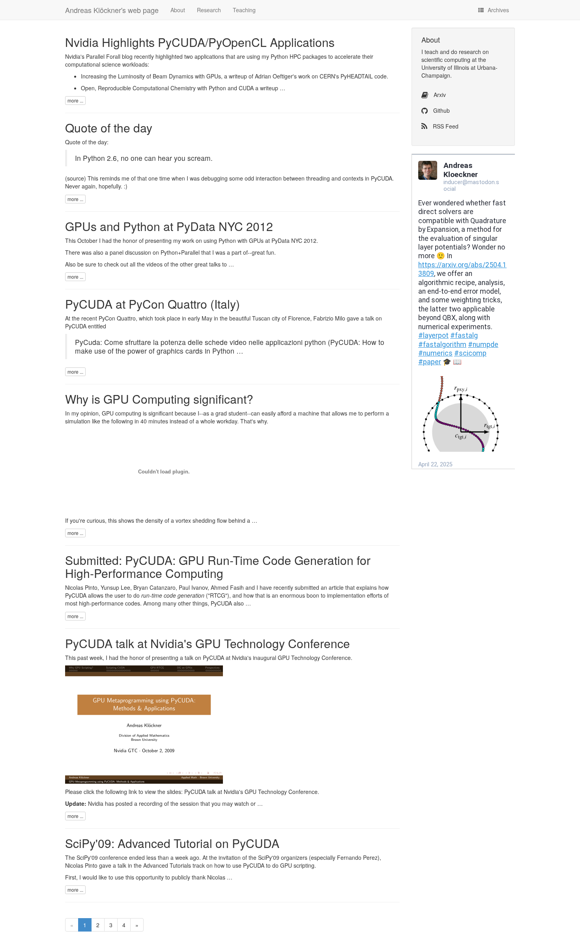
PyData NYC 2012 (293, 240)
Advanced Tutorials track (174, 865)
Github (441, 110)
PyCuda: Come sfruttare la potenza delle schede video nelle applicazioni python (200, 342)
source (75, 178)
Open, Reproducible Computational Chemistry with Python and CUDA (167, 88)
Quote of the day (108, 127)
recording (151, 803)
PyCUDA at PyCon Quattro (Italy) (152, 303)
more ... (75, 100)
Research (209, 10)
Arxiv (439, 95)
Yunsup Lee (115, 587)
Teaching (244, 10)
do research (466, 52)
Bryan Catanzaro (154, 587)
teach (431, 52)
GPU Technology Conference (314, 657)
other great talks (200, 264)
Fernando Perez (357, 857)
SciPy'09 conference (102, 857)
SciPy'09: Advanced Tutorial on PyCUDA (172, 843)
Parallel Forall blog (109, 56)
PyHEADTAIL (357, 76)
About (177, 10)
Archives (498, 10)
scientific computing (445, 59)
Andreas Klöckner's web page (112, 10)
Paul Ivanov (193, 587)
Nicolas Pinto (81, 587)
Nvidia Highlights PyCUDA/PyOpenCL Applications (200, 42)
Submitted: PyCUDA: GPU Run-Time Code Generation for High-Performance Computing (217, 566)
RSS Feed (444, 126)
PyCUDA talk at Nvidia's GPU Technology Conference (207, 643)
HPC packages (308, 56)
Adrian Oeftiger (274, 76)
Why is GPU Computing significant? (159, 398)
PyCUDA (75, 326)
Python (279, 56)
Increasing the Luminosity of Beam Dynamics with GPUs (151, 76)
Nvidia (239, 657)
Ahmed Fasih (227, 587)
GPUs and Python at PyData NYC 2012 (169, 226)
